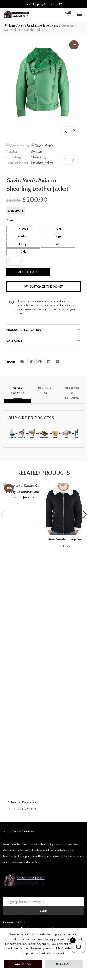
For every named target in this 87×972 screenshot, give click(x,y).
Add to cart (28, 272)
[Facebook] (22, 361)
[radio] (23, 229)
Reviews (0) (45, 390)
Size (10, 220)
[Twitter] (31, 361)
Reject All (63, 964)
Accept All (23, 964)
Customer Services (20, 831)
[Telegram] (57, 361)
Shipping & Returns (72, 393)
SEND (43, 910)
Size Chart (15, 210)
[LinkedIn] (48, 361)
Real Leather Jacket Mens (42, 25)
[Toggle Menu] (79, 14)
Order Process (17, 390)
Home (11, 25)
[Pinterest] (40, 361)
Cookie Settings (72, 948)
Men (21, 25)
